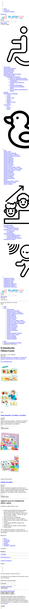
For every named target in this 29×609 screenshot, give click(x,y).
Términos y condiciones (9, 545)
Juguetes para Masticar (9, 178)
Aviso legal (6, 10)
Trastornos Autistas (8, 72)
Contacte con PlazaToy (6, 560)
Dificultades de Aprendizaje (13, 76)
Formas (8, 96)
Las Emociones (10, 231)
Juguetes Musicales (8, 163)
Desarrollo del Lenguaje (9, 239)
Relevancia (3, 357)
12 (1, 361)
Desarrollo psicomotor (9, 233)
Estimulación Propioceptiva (10, 286)
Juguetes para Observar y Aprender (12, 170)
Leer (8, 106)
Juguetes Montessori (9, 171)
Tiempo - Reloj (10, 97)
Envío (5, 8)
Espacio (9, 99)
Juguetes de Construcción (10, 153)
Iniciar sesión (4, 588)
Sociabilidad (10, 232)
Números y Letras (11, 102)
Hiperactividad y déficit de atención (12, 74)
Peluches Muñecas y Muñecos (11, 154)
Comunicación (7, 104)
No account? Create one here (8, 591)
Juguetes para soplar (9, 164)
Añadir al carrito (4, 428)
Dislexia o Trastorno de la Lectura (18, 78)
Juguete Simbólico (8, 157)
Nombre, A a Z (10, 357)
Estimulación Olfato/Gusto (10, 284)
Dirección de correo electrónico (8, 580)
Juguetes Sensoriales (9, 158)
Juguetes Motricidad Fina (13, 236)
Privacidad (6, 544)
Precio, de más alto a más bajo (17, 358)
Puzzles (5, 179)
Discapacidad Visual (9, 71)
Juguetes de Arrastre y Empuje (11, 181)
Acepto (2, 606)
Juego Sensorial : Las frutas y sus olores (13, 415)
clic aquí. (5, 603)
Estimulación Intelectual (12, 228)
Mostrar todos (8, 361)
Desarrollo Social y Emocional (11, 229)
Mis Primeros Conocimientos (11, 93)
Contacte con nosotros (9, 11)
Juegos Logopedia (8, 183)
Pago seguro (7, 541)
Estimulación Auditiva (9, 279)
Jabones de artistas (7, 482)
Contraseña (3, 583)
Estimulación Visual (8, 282)
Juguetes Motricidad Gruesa (13, 235)
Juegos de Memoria (8, 160)
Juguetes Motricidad (9, 161)
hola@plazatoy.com (5, 557)
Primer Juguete (7, 151)
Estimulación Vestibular (9, 285)
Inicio (5, 306)
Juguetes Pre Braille (8, 172)
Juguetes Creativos (8, 165)
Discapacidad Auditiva (9, 75)
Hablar (8, 109)
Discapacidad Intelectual (10, 68)
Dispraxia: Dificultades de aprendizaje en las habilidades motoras (17, 87)
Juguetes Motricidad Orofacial (14, 238)
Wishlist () (3, 14)
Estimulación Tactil (8, 281)
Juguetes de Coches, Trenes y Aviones (13, 168)
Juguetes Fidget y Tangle (10, 182)
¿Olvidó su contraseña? (6, 586)
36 (4, 361)
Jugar (5, 308)
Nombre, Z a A (18, 357)
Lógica (8, 103)
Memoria (9, 100)
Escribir (9, 107)
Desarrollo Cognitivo (9, 226)
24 (3, 361)
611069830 (3, 554)
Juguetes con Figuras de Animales (12, 156)
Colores (9, 95)
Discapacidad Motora (9, 70)
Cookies (6, 542)
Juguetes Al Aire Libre (9, 174)
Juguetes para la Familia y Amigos (12, 167)
